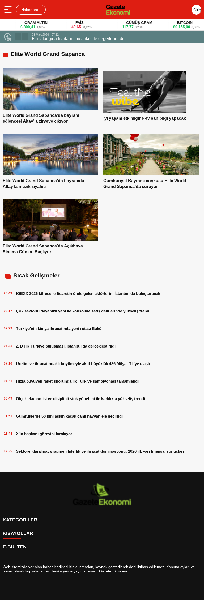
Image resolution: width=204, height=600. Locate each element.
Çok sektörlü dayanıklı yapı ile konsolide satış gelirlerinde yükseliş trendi (83, 311)
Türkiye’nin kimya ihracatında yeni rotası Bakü (58, 328)
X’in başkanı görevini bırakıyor (44, 433)
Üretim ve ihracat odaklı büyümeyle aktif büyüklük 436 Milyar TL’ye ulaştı (83, 363)
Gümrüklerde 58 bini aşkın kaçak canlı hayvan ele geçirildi (69, 416)
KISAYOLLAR (18, 533)
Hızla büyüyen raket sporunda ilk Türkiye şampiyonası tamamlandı (77, 381)
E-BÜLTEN (15, 547)
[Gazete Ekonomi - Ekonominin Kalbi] (118, 9)
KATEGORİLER (20, 519)
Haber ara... (30, 9)
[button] (18, 36)
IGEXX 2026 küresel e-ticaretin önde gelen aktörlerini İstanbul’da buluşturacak (88, 293)
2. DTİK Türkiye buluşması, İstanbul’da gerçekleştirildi (66, 346)
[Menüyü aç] (9, 9)
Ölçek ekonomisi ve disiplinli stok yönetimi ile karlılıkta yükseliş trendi (80, 398)
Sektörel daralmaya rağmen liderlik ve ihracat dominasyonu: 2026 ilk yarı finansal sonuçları (100, 451)
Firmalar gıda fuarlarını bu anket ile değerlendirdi (77, 38)
